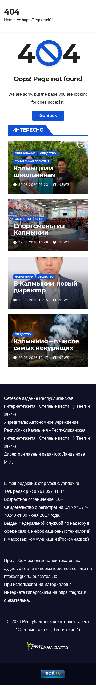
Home (9, 20)
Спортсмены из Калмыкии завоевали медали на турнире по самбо (47, 236)
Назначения (24, 276)
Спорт (40, 218)
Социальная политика (32, 161)
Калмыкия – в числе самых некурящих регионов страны (46, 347)
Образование (25, 153)
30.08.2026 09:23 (33, 185)
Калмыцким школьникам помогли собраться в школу (47, 178)
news (63, 185)
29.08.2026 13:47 (33, 358)
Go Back (48, 115)
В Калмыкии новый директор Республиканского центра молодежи (45, 293)
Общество (48, 153)
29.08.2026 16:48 (33, 242)
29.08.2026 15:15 (33, 300)
